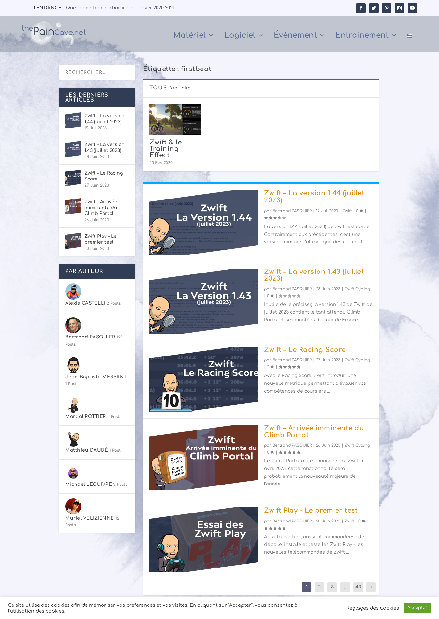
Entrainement (362, 36)
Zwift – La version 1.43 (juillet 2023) (314, 275)
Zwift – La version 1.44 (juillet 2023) (314, 196)
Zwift (347, 211)
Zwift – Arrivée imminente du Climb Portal (314, 431)
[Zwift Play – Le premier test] (203, 539)
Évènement (295, 36)
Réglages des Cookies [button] (372, 608)
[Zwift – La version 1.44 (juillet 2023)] (203, 222)
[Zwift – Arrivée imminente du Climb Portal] (203, 457)
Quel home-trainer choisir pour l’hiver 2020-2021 (120, 7)
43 (358, 587)
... (345, 587)
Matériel (189, 36)
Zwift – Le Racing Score (305, 350)
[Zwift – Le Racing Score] (203, 379)
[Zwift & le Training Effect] (175, 119)
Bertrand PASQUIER (292, 211)
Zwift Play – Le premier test (311, 510)
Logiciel (239, 36)
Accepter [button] (417, 607)
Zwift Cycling (357, 289)
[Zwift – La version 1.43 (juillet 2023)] (203, 301)
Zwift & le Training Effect (165, 149)
